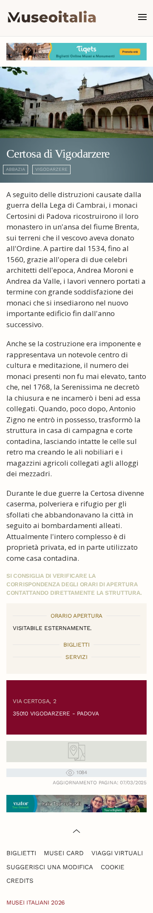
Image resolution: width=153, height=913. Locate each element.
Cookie (113, 867)
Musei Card (64, 853)
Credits (20, 881)
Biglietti (21, 853)
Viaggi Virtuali (117, 853)
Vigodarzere (51, 169)
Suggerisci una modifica (49, 867)
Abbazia (15, 169)
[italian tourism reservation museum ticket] (76, 51)
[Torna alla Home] (51, 17)
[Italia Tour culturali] (76, 803)
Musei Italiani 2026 (35, 902)
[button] (142, 17)
